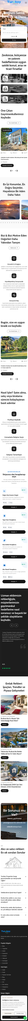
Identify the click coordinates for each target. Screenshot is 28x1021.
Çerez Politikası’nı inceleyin (8, 1009)
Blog (3, 977)
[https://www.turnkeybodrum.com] (14, 3)
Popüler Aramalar (6, 974)
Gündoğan (4, 960)
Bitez (3, 946)
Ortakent (4, 955)
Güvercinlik (5, 963)
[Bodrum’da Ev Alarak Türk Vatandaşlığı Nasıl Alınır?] (14, 705)
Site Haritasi (5, 984)
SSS (3, 982)
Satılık (3, 970)
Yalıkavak (4, 958)
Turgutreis (4, 948)
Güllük (3, 951)
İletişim (4, 989)
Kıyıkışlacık (4, 953)
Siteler (3, 979)
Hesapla (13, 507)
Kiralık (3, 972)
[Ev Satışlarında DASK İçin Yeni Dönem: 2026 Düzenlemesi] (14, 771)
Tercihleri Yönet (20, 1013)
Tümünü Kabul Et (14, 1017)
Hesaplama (5, 987)
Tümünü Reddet (7, 1013)
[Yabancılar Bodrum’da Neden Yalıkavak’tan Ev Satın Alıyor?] (14, 738)
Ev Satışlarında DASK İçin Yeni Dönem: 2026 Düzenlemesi (11, 786)
